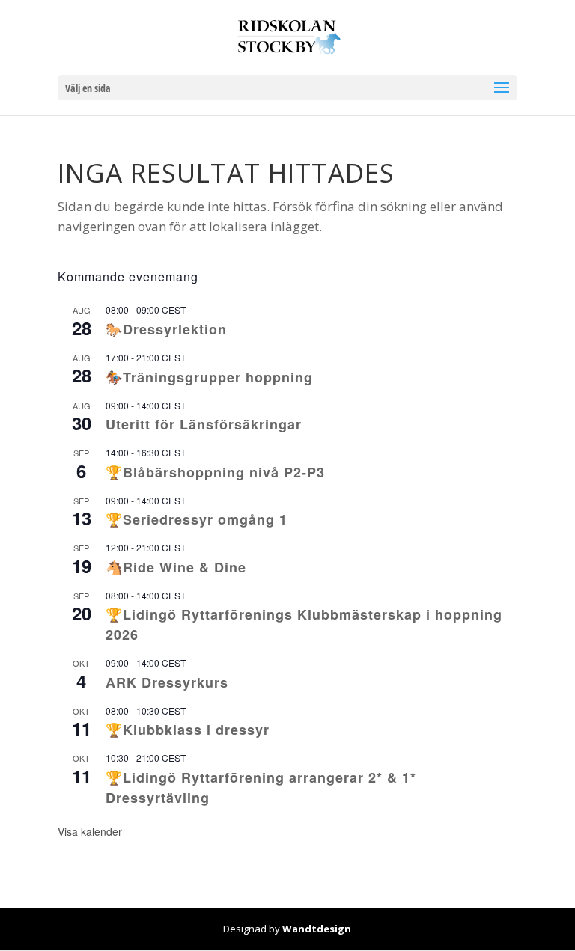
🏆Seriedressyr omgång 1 (197, 519)
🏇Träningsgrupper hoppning (209, 377)
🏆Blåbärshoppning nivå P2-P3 (215, 472)
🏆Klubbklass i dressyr (188, 729)
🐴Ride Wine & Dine (176, 567)
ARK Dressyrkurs (167, 682)
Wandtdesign (316, 928)
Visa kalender (90, 831)
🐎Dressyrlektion (166, 329)
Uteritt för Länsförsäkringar (204, 424)
